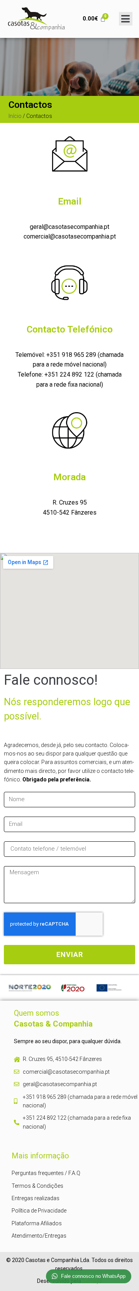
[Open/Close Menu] (125, 19)
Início (15, 116)
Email (69, 201)
